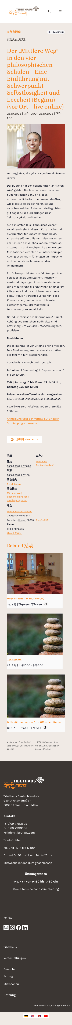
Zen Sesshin (14, 659)
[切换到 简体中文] (46, 1016)
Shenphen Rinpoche (18, 496)
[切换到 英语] (32, 1016)
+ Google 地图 (41, 520)
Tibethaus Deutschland (19, 511)
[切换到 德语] (26, 1016)
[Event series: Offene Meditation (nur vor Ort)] (46, 604)
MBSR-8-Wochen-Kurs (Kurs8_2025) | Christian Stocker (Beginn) (47, 745)
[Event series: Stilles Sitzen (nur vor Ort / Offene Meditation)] (45, 727)
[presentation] (35, 573)
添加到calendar (25, 439)
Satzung (8, 976)
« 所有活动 (14, 31)
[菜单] (60, 11)
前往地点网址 (14, 533)
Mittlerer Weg (14, 493)
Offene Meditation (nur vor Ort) (25, 598)
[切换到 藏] (39, 1016)
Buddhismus (14, 484)
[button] (49, 11)
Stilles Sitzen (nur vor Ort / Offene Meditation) (35, 722)
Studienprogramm (17, 500)
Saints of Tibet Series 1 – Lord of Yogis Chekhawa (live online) (20, 745)
